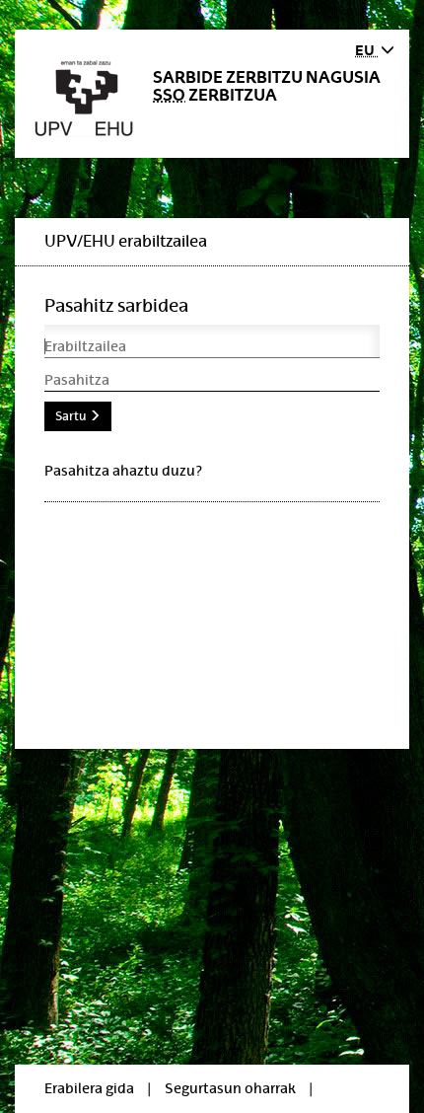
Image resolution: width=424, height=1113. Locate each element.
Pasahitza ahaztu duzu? (123, 471)
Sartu (72, 416)
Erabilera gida (89, 1088)
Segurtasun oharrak (230, 1088)
